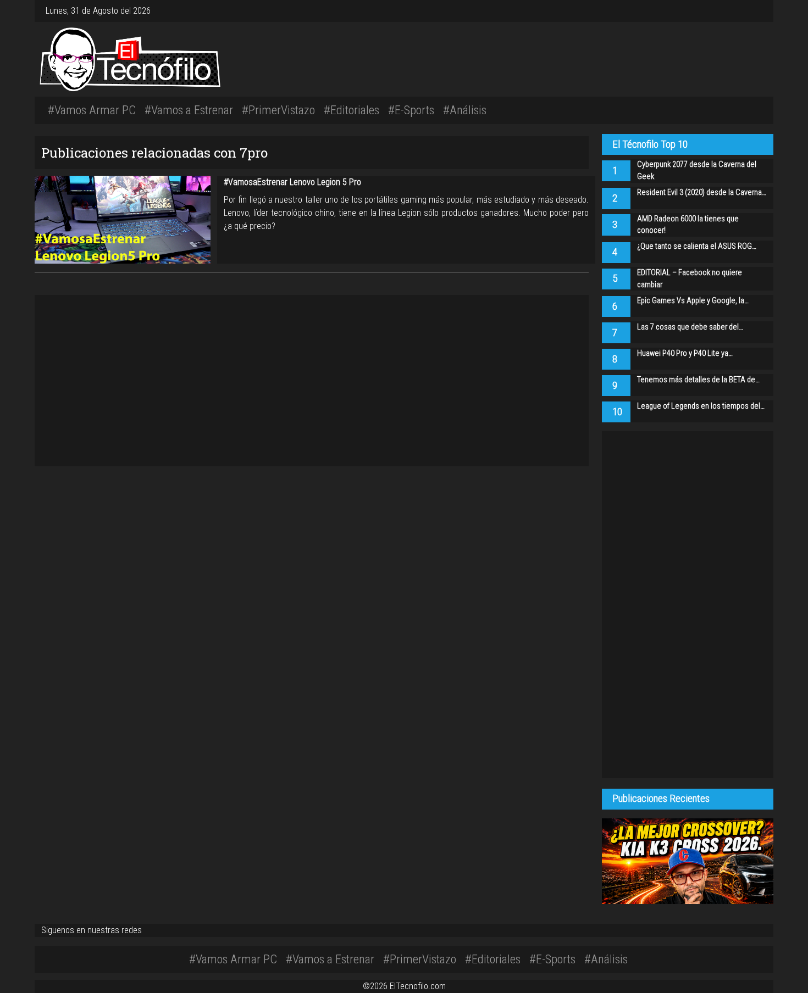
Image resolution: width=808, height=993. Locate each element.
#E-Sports (411, 110)
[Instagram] (742, 10)
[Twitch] (760, 10)
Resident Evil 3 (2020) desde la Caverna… (701, 192)
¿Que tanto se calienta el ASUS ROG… (696, 246)
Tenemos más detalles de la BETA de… (698, 379)
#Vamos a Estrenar (189, 110)
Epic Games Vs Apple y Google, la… (693, 300)
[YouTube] (756, 10)
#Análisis (464, 110)
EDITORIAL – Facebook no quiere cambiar (689, 278)
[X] (751, 10)
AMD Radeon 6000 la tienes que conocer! (688, 225)
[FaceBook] (747, 10)
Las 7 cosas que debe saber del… (690, 327)
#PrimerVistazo (278, 110)
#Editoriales (351, 110)
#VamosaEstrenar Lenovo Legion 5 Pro (292, 182)
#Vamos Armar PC (92, 110)
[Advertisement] (558, 57)
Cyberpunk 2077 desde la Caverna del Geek (696, 170)
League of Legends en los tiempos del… (701, 406)
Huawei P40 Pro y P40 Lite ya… (685, 353)
